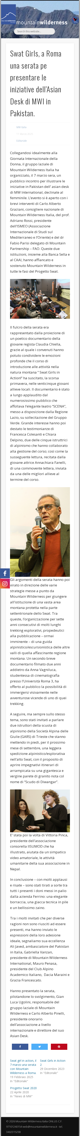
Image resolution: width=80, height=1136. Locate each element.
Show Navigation (64, 37)
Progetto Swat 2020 (23, 1088)
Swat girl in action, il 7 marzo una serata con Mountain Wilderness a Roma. (23, 1067)
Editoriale (21, 140)
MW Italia (21, 127)
